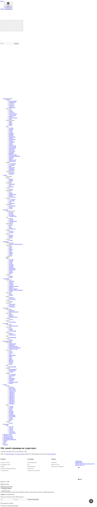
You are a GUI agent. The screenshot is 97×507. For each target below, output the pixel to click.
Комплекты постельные (15, 347)
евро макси (11, 203)
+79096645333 (78, 461)
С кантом (11, 103)
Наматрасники (12, 343)
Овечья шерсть (12, 194)
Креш (10, 119)
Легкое (10, 207)
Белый (10, 130)
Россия (10, 277)
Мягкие (11, 218)
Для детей (11, 305)
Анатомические (13, 221)
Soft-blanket (12, 184)
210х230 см (12, 401)
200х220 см (12, 400)
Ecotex (10, 181)
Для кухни (6, 308)
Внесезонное (12, 205)
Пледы (5, 384)
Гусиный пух (12, 228)
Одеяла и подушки (13, 348)
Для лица (11, 426)
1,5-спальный (12, 163)
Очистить (17, 43)
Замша (10, 251)
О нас (4, 442)
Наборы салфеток (13, 288)
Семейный (11, 379)
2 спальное (11, 200)
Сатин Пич (11, 112)
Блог (4, 443)
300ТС (10, 121)
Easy (10, 185)
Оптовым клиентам (8, 437)
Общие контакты (31, 466)
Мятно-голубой (13, 154)
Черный (11, 138)
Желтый (11, 140)
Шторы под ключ (7, 434)
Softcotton (11, 297)
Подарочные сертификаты (9, 439)
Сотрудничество (5, 470)
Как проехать (30, 468)
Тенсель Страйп (13, 113)
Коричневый (12, 136)
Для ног (11, 428)
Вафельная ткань (13, 317)
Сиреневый (12, 142)
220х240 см (12, 403)
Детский (11, 106)
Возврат (5, 440)
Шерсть (11, 195)
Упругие (11, 222)
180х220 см (12, 397)
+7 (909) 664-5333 (8, 6)
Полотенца (11, 281)
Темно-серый (12, 148)
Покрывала (6, 241)
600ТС (10, 124)
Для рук (11, 429)
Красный (11, 133)
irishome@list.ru (79, 462)
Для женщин (12, 306)
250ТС (10, 125)
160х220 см (12, 396)
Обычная (11, 174)
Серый (10, 131)
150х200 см (12, 393)
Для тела (11, 430)
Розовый (11, 135)
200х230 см (12, 402)
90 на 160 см (12, 388)
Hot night (11, 186)
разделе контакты (51, 454)
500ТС (10, 122)
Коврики (11, 287)
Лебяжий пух (12, 196)
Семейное (11, 168)
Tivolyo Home (12, 299)
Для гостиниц (12, 433)
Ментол (11, 158)
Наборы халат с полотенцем (16, 290)
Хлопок (11, 295)
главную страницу (9, 454)
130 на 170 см (12, 391)
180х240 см (12, 398)
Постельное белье (7, 98)
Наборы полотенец (13, 286)
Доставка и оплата (7, 435)
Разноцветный (12, 145)
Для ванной (6, 278)
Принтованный (13, 101)
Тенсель (11, 111)
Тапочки (11, 285)
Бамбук (11, 193)
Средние (11, 219)
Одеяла (5, 175)
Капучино (11, 149)
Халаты (11, 282)
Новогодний (12, 107)
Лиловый (11, 157)
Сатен (10, 254)
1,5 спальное (12, 199)
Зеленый (11, 129)
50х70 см (11, 231)
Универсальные (13, 216)
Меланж (11, 253)
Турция (11, 189)
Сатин (10, 110)
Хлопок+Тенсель (13, 117)
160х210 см (12, 394)
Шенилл (11, 249)
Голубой (11, 128)
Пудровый (11, 152)
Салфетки (11, 283)
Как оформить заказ (8, 438)
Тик (10, 354)
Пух (10, 191)
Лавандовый (12, 151)
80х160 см (11, 387)
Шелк (10, 227)
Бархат (10, 246)
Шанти (10, 359)
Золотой (11, 144)
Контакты (5, 444)
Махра (10, 255)
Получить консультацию (33, 499)
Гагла (10, 250)
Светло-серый (12, 147)
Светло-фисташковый (14, 156)
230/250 (11, 383)
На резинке (12, 172)
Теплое (10, 208)
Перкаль (11, 362)
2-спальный (12, 375)
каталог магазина (21, 454)
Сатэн (10, 364)
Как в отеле (12, 105)
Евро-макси (12, 167)
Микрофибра (12, 355)
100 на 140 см (12, 389)
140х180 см (12, 392)
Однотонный (12, 102)
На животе (11, 214)
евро (10, 202)
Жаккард (11, 116)
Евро (10, 166)
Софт (10, 248)
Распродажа (54, 462)
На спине (11, 212)
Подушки (5, 209)
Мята (10, 273)
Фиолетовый (12, 139)
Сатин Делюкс (12, 115)
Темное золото (12, 159)
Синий (10, 143)
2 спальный (12, 165)
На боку (11, 213)
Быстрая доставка (7, 341)
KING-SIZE (12, 170)
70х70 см (11, 232)
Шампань (11, 153)
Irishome (11, 179)
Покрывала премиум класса (16, 244)
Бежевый (11, 134)
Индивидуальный (13, 382)
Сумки (10, 291)
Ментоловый (12, 161)
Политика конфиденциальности (8, 468)
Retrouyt (11, 180)
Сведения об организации (33, 470)
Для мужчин (12, 304)
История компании (32, 462)
